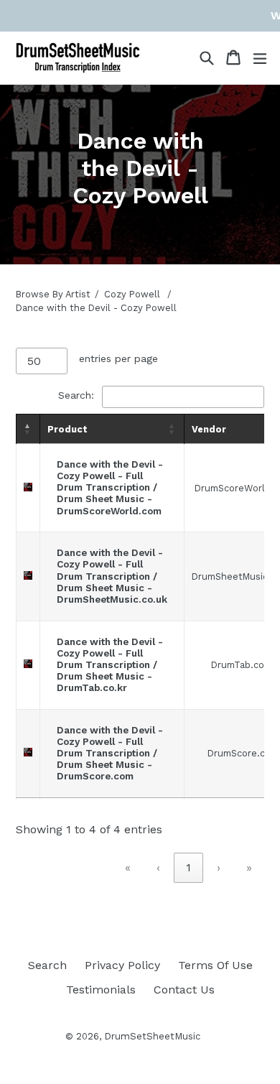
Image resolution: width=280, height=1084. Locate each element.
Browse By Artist (53, 294)
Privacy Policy (122, 965)
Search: (76, 395)
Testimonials (101, 989)
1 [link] (188, 867)
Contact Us (184, 989)
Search (47, 965)
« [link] (128, 867)
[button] (28, 429)
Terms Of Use (215, 965)
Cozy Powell (132, 294)
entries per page (118, 358)
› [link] (218, 867)
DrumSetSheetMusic (152, 1036)
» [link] (249, 867)
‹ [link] (158, 867)
